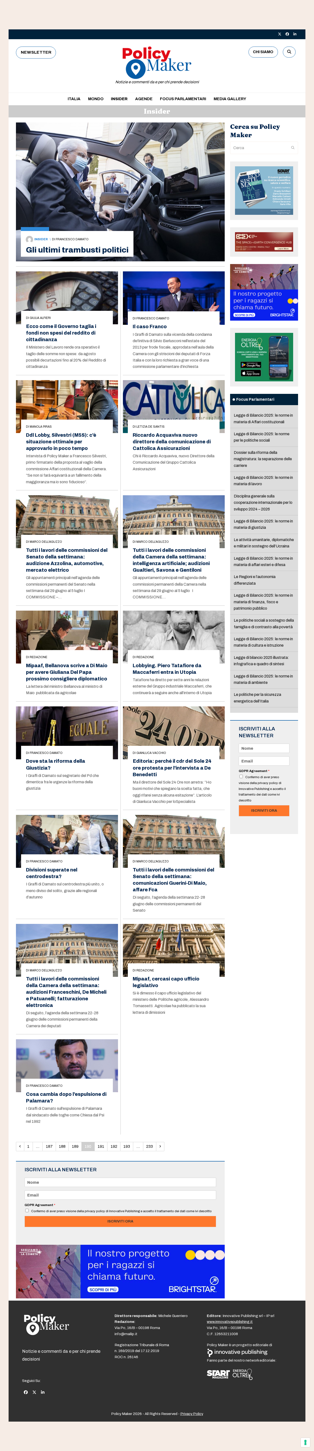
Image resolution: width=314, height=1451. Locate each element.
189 (76, 1146)
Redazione (38, 657)
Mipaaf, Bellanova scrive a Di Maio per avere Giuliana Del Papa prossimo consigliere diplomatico (66, 672)
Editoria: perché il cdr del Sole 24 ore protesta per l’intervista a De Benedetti (172, 768)
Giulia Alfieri (40, 318)
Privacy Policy (191, 1414)
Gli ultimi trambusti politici (77, 250)
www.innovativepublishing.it (230, 1322)
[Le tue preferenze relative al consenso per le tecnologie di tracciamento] (305, 1442)
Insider (41, 239)
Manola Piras (41, 426)
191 (102, 1146)
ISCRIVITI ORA (120, 1221)
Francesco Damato (72, 239)
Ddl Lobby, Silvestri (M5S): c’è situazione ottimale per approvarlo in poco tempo (61, 442)
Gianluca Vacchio (151, 753)
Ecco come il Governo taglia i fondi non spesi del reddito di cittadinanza (61, 333)
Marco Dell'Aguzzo (46, 542)
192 (115, 1146)
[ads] (120, 1297)
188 (63, 1146)
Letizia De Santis (150, 426)
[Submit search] (293, 147)
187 (51, 1146)
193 (128, 1146)
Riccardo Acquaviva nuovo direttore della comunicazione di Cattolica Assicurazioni (172, 442)
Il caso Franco (150, 326)
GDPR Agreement (40, 1205)
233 (151, 1146)
